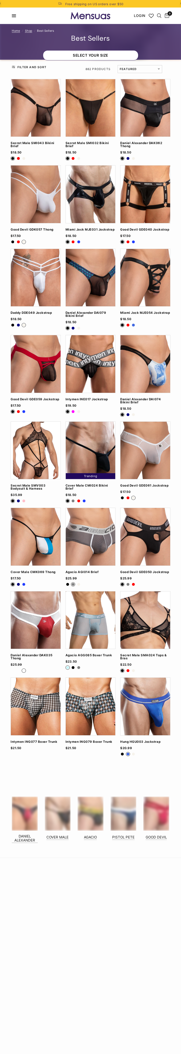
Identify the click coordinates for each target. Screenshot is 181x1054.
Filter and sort (31, 67)
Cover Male (57, 837)
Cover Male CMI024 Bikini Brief (87, 487)
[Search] (159, 16)
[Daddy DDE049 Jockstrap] (36, 278)
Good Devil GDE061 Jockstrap (144, 485)
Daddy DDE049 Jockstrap (31, 312)
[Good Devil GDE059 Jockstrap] (36, 364)
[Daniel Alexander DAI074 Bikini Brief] (145, 364)
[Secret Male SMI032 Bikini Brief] (91, 108)
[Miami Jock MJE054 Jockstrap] (145, 278)
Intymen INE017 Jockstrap (87, 399)
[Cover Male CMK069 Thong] (36, 537)
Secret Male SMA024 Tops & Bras (143, 657)
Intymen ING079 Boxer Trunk (89, 741)
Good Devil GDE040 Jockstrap (144, 229)
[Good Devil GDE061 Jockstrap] (145, 450)
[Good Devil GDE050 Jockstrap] (145, 537)
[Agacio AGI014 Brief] (91, 537)
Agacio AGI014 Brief (82, 572)
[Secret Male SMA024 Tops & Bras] (145, 620)
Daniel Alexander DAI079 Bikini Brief (86, 314)
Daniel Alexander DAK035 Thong (32, 657)
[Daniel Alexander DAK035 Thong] (36, 620)
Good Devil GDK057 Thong (32, 229)
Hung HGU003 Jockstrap (140, 741)
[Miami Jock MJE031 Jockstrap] (91, 194)
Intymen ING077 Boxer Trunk (34, 741)
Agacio (90, 837)
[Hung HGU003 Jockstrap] (145, 706)
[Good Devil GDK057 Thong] (36, 194)
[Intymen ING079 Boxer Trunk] (91, 706)
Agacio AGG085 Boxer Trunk (89, 655)
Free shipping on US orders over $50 (94, 4)
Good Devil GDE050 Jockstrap (144, 572)
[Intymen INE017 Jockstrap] (91, 364)
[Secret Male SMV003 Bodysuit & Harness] (36, 450)
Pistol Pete (123, 837)
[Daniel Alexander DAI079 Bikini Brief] (91, 278)
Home (16, 30)
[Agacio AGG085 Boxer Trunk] (91, 620)
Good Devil (156, 837)
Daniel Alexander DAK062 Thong (141, 145)
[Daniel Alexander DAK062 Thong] (145, 108)
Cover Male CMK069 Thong (33, 572)
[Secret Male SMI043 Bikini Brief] (36, 108)
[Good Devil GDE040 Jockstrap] (145, 194)
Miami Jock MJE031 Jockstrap (90, 229)
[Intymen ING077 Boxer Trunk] (36, 706)
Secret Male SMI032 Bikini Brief (87, 145)
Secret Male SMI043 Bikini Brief (32, 145)
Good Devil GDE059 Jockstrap (35, 399)
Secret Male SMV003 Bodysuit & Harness (28, 487)
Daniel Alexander (24, 838)
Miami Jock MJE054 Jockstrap (145, 312)
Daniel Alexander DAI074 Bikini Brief (140, 401)
